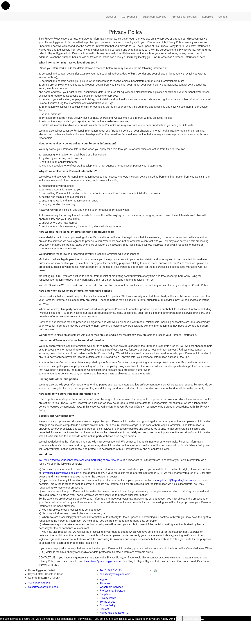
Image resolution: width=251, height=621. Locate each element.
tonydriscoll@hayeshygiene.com (60, 473)
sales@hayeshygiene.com (43, 587)
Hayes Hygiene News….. (114, 612)
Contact (222, 16)
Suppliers (207, 16)
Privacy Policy (108, 598)
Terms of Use (107, 601)
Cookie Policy (107, 605)
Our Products (129, 16)
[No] (202, 619)
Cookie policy (191, 618)
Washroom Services (154, 16)
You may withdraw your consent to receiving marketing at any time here (80, 460)
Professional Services (184, 16)
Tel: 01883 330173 (39, 583)
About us (111, 16)
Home (103, 579)
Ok (179, 618)
